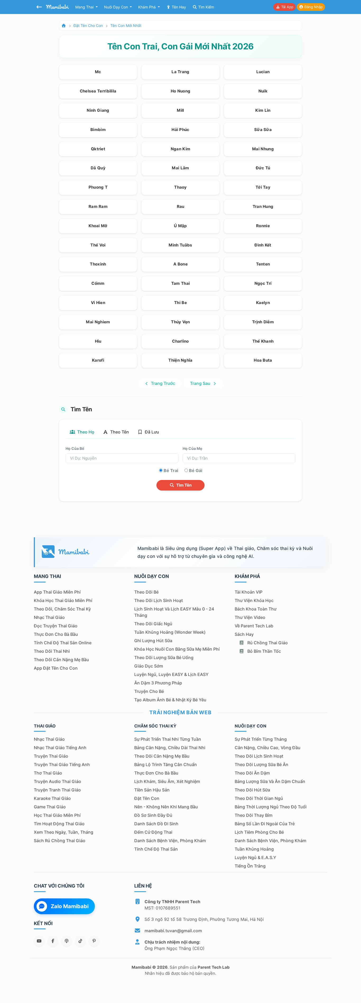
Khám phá (147, 7)
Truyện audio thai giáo (57, 781)
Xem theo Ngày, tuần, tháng (63, 832)
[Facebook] (53, 941)
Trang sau (200, 383)
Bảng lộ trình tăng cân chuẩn (165, 764)
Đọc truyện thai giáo (55, 625)
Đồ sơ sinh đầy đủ (153, 815)
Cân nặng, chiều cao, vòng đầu (267, 747)
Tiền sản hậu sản (152, 789)
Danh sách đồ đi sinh (156, 823)
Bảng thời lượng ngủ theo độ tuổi (271, 806)
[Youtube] (39, 941)
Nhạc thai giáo (49, 617)
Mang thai (85, 7)
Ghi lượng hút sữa (153, 640)
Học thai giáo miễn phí (57, 815)
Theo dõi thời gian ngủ (259, 798)
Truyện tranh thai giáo (57, 789)
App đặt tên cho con (56, 668)
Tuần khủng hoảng (254, 849)
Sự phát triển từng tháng (261, 739)
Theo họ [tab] (85, 432)
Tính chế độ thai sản (156, 849)
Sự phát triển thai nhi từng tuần (167, 739)
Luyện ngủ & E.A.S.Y (255, 857)
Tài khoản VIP (248, 592)
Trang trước (162, 383)
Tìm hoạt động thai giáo (59, 823)
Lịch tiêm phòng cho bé (259, 832)
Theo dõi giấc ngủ (153, 623)
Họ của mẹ (192, 448)
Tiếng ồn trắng (250, 866)
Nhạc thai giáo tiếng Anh (60, 747)
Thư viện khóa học (254, 600)
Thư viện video (250, 617)
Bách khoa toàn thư (255, 609)
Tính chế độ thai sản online (62, 642)
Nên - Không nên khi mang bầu (166, 806)
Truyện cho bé (149, 691)
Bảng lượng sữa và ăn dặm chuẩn (270, 781)
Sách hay (244, 634)
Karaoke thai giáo (52, 798)
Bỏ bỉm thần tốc (263, 651)
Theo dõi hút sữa (252, 789)
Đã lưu (151, 432)
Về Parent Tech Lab (254, 625)
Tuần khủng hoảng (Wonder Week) (170, 632)
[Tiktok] (80, 941)
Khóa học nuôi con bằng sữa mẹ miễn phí (177, 649)
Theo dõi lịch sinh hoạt (158, 600)
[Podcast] (66, 941)
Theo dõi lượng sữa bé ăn (261, 764)
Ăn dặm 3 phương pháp (158, 682)
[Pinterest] (94, 941)
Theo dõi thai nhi (52, 651)
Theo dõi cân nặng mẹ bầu (61, 659)
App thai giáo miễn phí (57, 592)
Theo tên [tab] (119, 432)
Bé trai (171, 470)
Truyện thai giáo (51, 756)
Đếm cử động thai (153, 832)
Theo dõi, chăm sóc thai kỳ (62, 609)
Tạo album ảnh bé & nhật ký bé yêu (170, 699)
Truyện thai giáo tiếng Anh (62, 764)
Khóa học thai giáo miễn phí (63, 600)
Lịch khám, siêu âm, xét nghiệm (167, 781)
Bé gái (195, 470)
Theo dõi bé (146, 592)
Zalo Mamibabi (70, 906)
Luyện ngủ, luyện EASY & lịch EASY (171, 674)
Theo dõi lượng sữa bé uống (163, 657)
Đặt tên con (146, 798)
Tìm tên (183, 485)
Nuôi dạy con (116, 7)
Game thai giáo (50, 806)
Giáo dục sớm (148, 666)
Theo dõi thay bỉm (253, 815)
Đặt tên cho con (88, 25)
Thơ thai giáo (48, 773)
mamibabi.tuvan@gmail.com (173, 930)
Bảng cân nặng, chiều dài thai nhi (169, 747)
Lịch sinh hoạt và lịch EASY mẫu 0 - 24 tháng (174, 612)
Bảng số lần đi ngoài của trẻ (265, 823)
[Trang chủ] (63, 25)
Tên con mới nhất (125, 25)
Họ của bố (75, 448)
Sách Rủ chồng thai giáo (59, 840)
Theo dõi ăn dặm (252, 773)
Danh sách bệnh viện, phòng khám (170, 840)
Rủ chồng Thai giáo (267, 642)
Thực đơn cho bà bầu (56, 634)
